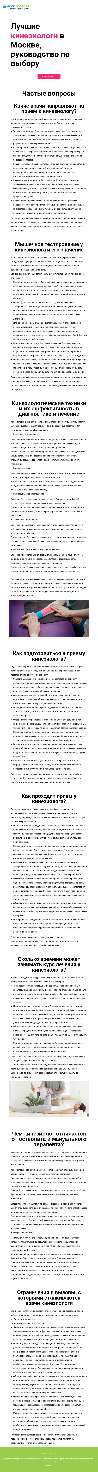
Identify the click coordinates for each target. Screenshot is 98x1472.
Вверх (48, 1466)
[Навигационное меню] (93, 7)
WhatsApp (54, 1453)
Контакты (43, 1453)
